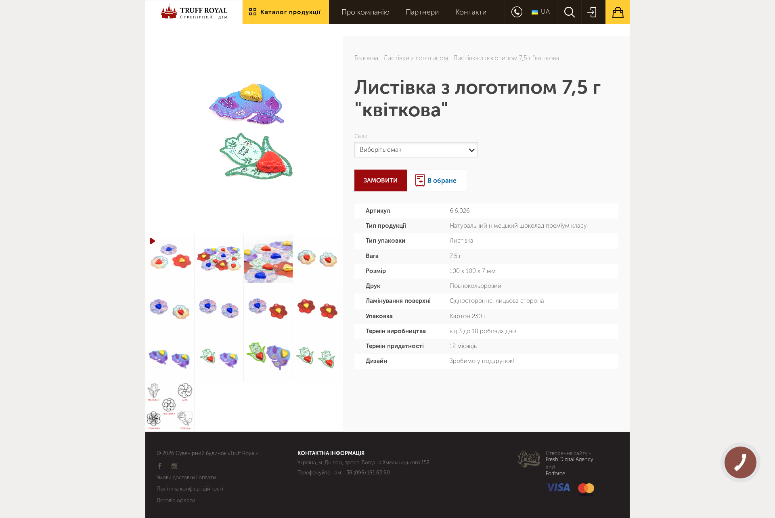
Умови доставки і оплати (186, 477)
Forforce (555, 473)
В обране (442, 181)
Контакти (471, 12)
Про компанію (365, 12)
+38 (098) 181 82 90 (367, 473)
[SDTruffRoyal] (193, 18)
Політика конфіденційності (190, 489)
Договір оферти (176, 500)
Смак (361, 136)
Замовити (381, 180)
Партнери (422, 12)
